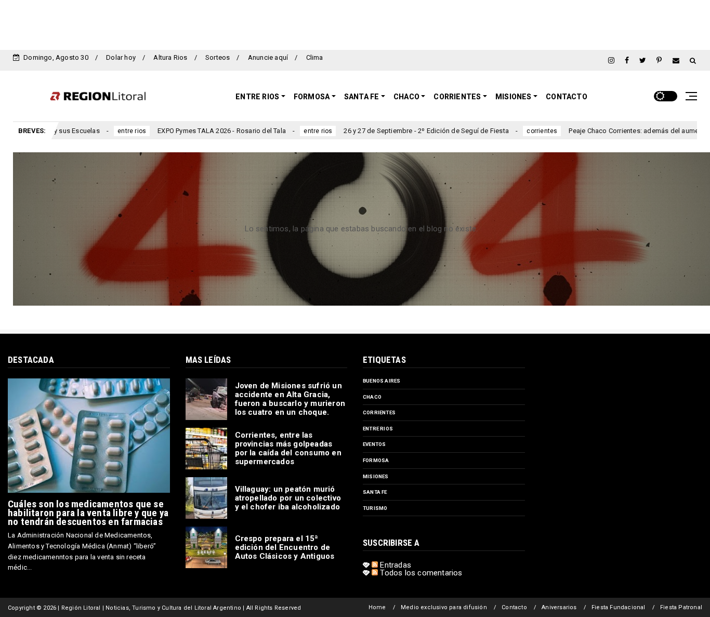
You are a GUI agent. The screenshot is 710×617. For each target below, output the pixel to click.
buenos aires (381, 381)
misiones (376, 476)
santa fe (375, 492)
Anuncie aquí (268, 57)
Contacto (566, 97)
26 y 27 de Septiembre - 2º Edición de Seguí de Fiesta (388, 131)
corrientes (504, 131)
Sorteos (217, 57)
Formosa (312, 97)
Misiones (513, 97)
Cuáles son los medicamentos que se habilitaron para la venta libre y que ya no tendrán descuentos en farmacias (88, 513)
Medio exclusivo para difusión (444, 607)
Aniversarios (559, 607)
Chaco (406, 97)
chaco (372, 397)
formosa (376, 460)
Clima (314, 57)
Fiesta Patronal (681, 607)
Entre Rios (257, 97)
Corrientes (457, 97)
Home (377, 607)
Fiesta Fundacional (618, 607)
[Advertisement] (355, 23)
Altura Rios (170, 57)
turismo (375, 508)
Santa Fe (361, 97)
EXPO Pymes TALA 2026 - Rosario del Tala (184, 131)
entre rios (94, 131)
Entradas (394, 565)
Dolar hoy (121, 57)
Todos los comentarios (420, 572)
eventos (374, 444)
